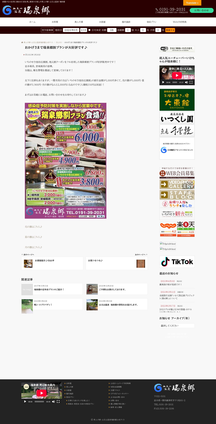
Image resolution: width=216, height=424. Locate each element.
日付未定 (96, 30)
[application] (177, 75)
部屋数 (120, 30)
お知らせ (180, 292)
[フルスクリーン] (191, 82)
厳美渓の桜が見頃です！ (170, 284)
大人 (137, 30)
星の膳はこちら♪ (33, 237)
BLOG (179, 281)
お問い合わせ (201, 10)
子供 (152, 30)
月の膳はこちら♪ (33, 247)
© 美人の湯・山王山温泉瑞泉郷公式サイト (108, 419)
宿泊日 (58, 30)
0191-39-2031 (172, 9)
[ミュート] (186, 82)
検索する (170, 30)
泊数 (104, 30)
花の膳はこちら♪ (33, 227)
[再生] (163, 82)
